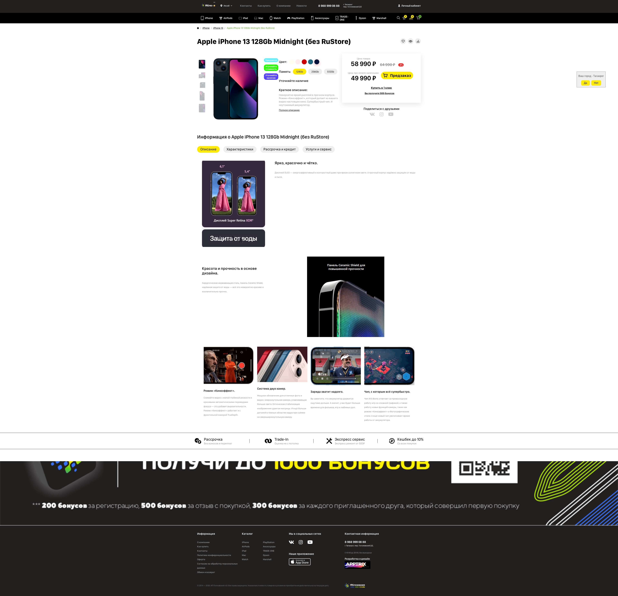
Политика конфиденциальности (214, 555)
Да (585, 83)
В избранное (403, 41)
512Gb (330, 71)
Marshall (381, 18)
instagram (381, 114)
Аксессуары (322, 18)
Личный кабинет (411, 5)
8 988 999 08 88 (329, 5)
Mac (260, 18)
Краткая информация (410, 41)
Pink (298, 62)
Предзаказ (400, 75)
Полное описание (289, 110)
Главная (198, 28)
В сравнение (418, 41)
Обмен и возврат (206, 572)
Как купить (264, 5)
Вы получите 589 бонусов (379, 93)
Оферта (201, 559)
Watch (277, 18)
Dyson (362, 18)
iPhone (209, 18)
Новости (301, 5)
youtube (390, 114)
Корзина (418, 17)
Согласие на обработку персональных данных (217, 565)
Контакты (246, 5)
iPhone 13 (218, 28)
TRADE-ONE (344, 18)
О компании (283, 5)
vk (372, 114)
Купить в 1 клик (381, 87)
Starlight (292, 62)
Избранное (404, 17)
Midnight (317, 62)
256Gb (315, 71)
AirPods (228, 18)
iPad (245, 18)
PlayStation (297, 18)
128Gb (299, 71)
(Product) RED (304, 62)
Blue (310, 62)
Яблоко (208, 6)
